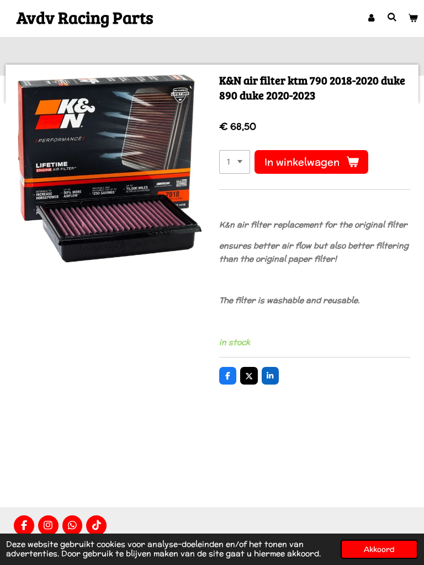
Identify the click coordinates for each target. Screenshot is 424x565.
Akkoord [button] (379, 549)
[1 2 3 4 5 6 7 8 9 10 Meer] (234, 162)
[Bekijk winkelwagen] (413, 18)
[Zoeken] (392, 17)
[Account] (371, 18)
